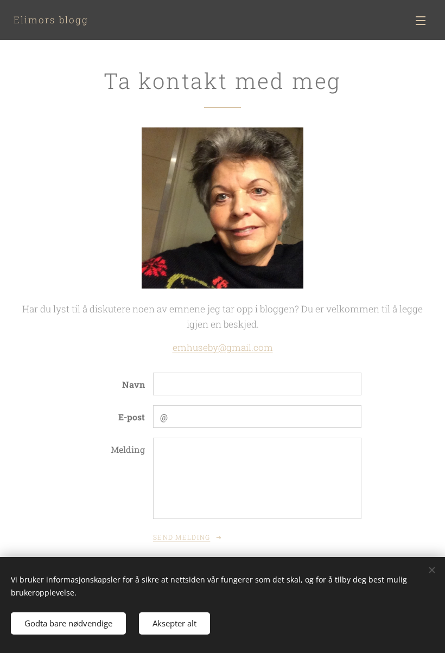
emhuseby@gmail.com (223, 347)
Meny (420, 20)
